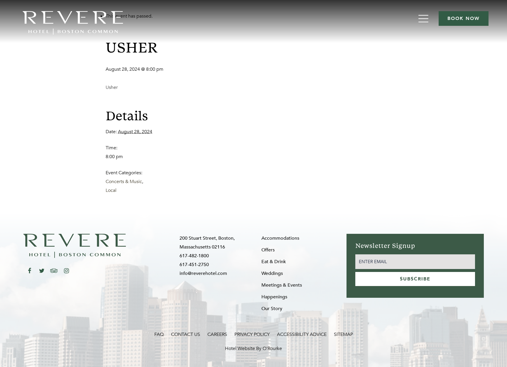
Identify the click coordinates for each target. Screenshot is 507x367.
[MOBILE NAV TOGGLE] (424, 18)
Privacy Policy (252, 334)
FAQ (159, 334)
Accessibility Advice (302, 334)
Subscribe (415, 279)
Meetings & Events (281, 285)
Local (111, 190)
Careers (217, 334)
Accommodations (280, 238)
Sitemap (343, 334)
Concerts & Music (124, 181)
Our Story (271, 308)
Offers (268, 250)
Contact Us (185, 334)
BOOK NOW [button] (463, 18)
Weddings (272, 273)
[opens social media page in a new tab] (29, 271)
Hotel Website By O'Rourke (253, 348)
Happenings (274, 297)
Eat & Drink (273, 261)
